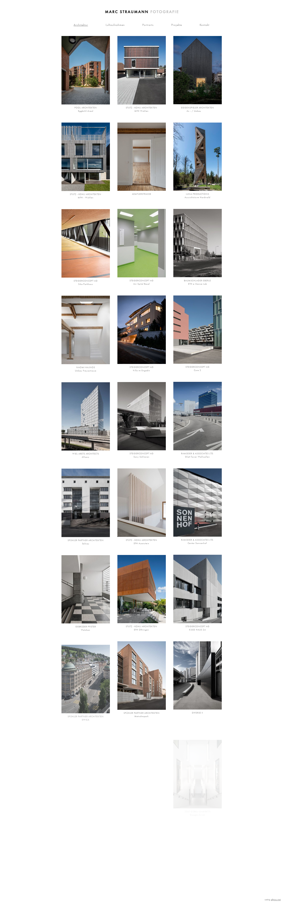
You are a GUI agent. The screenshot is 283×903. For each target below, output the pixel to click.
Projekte (176, 25)
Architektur (81, 25)
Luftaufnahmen (115, 25)
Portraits (148, 25)
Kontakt (204, 25)
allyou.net (276, 899)
